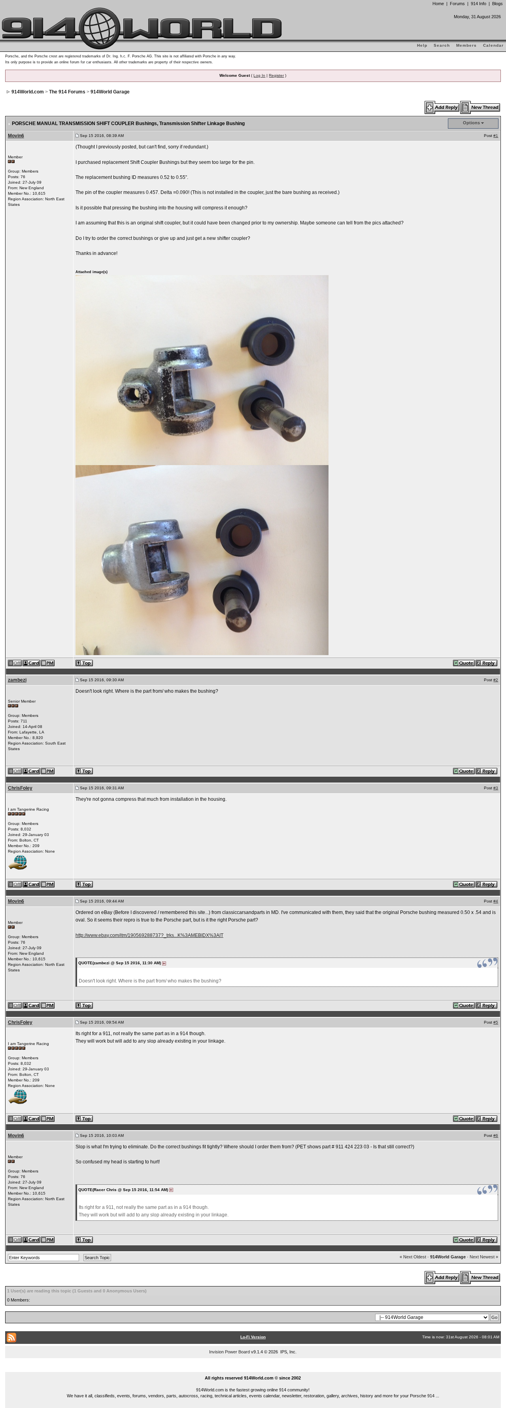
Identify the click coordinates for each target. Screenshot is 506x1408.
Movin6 (16, 136)
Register (276, 75)
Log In (259, 75)
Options (471, 122)
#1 (495, 135)
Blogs (497, 3)
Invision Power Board (229, 1351)
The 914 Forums (67, 92)
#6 (495, 1135)
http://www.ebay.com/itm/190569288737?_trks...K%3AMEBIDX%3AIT (149, 935)
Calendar (493, 45)
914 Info (478, 3)
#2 (495, 680)
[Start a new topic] (480, 107)
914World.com (27, 92)
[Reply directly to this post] (487, 662)
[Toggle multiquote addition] (464, 662)
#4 (495, 901)
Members (466, 45)
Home (438, 3)
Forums (457, 3)
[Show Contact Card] (32, 662)
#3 (495, 788)
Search (442, 45)
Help (422, 45)
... (253, 1368)
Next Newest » (484, 1256)
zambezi (17, 680)
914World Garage (110, 92)
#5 (495, 1022)
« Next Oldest (413, 1256)
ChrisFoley (20, 788)
